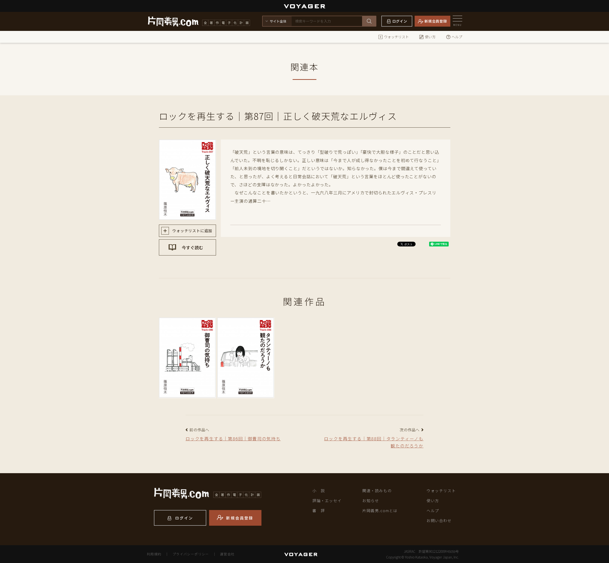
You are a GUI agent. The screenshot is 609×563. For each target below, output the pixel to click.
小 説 (318, 490)
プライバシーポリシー (190, 554)
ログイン (399, 21)
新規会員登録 (435, 21)
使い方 (430, 36)
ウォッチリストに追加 (191, 230)
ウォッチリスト (396, 36)
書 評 (318, 510)
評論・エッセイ (327, 500)
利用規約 (154, 554)
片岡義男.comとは (380, 510)
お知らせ (370, 500)
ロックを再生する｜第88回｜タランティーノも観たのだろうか (373, 442)
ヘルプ (457, 36)
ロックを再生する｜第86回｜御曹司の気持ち (233, 438)
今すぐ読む (192, 247)
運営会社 (227, 554)
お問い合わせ (439, 520)
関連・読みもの (377, 490)
